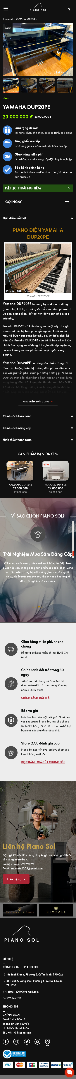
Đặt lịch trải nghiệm (23, 188)
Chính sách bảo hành (17, 416)
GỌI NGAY (13, 202)
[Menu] (6, 8)
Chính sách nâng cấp (17, 428)
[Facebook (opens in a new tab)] (6, 1042)
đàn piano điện (17, 313)
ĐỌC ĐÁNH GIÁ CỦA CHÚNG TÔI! (43, 762)
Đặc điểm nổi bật (14, 218)
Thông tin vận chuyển (16, 1023)
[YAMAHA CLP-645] (20, 470)
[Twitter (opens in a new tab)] (27, 1042)
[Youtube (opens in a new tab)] (37, 1042)
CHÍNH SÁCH (11, 1014)
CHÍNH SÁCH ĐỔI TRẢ (35, 697)
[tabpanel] (38, 553)
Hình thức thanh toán (17, 440)
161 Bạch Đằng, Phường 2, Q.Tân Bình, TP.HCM (34, 974)
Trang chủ (8, 18)
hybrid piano (51, 303)
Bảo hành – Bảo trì (14, 1019)
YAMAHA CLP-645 (20, 484)
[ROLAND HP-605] (56, 470)
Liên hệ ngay (16, 879)
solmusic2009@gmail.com (27, 868)
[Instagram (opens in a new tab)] (16, 1042)
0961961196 (27, 863)
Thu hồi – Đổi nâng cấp (17, 1032)
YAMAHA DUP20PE (26, 18)
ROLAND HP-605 (56, 484)
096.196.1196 (13, 998)
